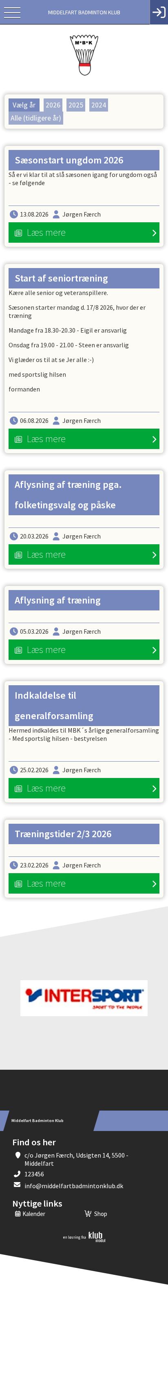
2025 (76, 105)
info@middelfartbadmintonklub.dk (73, 1186)
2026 (53, 105)
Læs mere (46, 232)
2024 (98, 105)
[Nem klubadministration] (84, 1240)
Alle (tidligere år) (36, 118)
